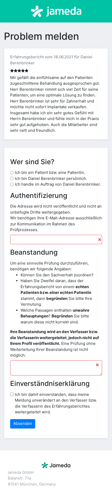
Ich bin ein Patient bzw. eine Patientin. (50, 172)
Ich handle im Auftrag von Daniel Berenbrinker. (58, 184)
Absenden (22, 423)
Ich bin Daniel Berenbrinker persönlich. (51, 178)
